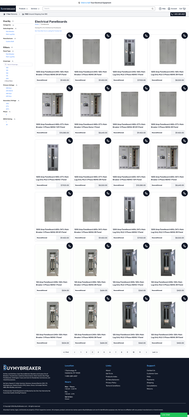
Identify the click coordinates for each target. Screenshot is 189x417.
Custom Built (10, 41)
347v (7, 109)
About (108, 370)
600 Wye (9, 96)
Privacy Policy (111, 383)
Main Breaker (10, 31)
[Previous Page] (75, 352)
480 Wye (9, 93)
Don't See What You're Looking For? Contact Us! (48, 31)
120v (7, 103)
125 (7, 70)
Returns (150, 389)
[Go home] (22, 367)
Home (37, 24)
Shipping (150, 383)
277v (7, 106)
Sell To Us (109, 373)
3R (7, 125)
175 (7, 76)
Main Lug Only (10, 34)
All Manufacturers (112, 380)
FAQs (149, 377)
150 (7, 73)
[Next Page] (146, 352)
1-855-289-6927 (71, 376)
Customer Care (152, 373)
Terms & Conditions (113, 386)
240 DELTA (9, 91)
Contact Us (151, 370)
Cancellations (152, 386)
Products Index (111, 377)
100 (7, 68)
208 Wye (9, 88)
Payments (150, 380)
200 (7, 78)
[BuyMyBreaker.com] (8, 9)
